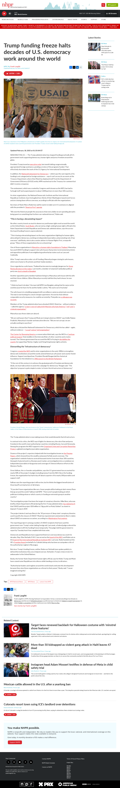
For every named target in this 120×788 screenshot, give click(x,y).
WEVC (69, 767)
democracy (17, 601)
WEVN (69, 773)
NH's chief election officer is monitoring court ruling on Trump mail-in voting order (107, 83)
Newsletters (23, 19)
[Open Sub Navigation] (15, 19)
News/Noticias (8, 19)
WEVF (68, 769)
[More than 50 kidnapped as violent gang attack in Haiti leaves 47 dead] (16, 650)
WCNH (69, 766)
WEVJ (68, 772)
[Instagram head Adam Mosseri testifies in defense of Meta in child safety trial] (16, 670)
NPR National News (16, 581)
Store (103, 19)
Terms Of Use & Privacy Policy (75, 759)
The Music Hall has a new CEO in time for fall (107, 67)
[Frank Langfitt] (8, 600)
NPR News (31, 581)
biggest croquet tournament (71, 601)
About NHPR (72, 19)
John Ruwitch (35, 671)
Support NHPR (15, 742)
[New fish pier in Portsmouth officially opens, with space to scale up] (94, 47)
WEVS (68, 778)
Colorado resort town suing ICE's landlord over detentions (39, 704)
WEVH (69, 770)
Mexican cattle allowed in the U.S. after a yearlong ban (37, 684)
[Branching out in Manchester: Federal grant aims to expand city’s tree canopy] (94, 98)
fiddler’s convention (24, 603)
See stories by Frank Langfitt (25, 606)
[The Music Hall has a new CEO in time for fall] (94, 65)
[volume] (9, 14)
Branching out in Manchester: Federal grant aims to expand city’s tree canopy (107, 102)
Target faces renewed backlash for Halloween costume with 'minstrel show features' (73, 626)
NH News (104, 43)
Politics (103, 76)
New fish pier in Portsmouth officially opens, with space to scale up (107, 50)
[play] (4, 14)
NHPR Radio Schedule (48, 763)
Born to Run (55, 603)
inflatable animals (36, 601)
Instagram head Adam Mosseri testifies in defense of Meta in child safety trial (72, 666)
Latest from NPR (45, 581)
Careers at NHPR (47, 767)
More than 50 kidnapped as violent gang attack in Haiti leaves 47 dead (71, 646)
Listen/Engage (58, 19)
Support (113, 5)
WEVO (69, 775)
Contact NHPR (46, 759)
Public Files (70, 762)
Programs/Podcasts (40, 19)
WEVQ (69, 776)
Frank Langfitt (15, 66)
